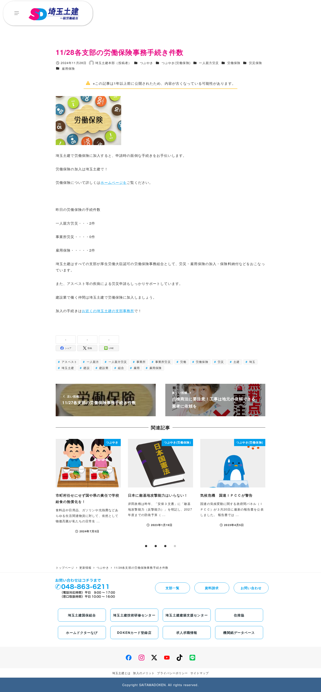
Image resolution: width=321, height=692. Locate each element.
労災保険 (255, 63)
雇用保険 (68, 68)
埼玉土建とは (121, 673)
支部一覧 (172, 587)
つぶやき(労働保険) (176, 63)
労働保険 (233, 63)
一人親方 (92, 362)
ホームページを (113, 182)
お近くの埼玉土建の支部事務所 (108, 310)
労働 (182, 362)
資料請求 (212, 587)
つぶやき (146, 63)
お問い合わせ (251, 587)
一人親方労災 (209, 63)
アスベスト (68, 362)
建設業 (103, 368)
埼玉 (251, 362)
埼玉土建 (67, 368)
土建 (236, 362)
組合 (120, 368)
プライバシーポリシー (172, 673)
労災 (220, 362)
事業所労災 (162, 362)
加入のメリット (144, 673)
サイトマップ (199, 673)
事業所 (140, 362)
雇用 (136, 368)
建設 (86, 368)
